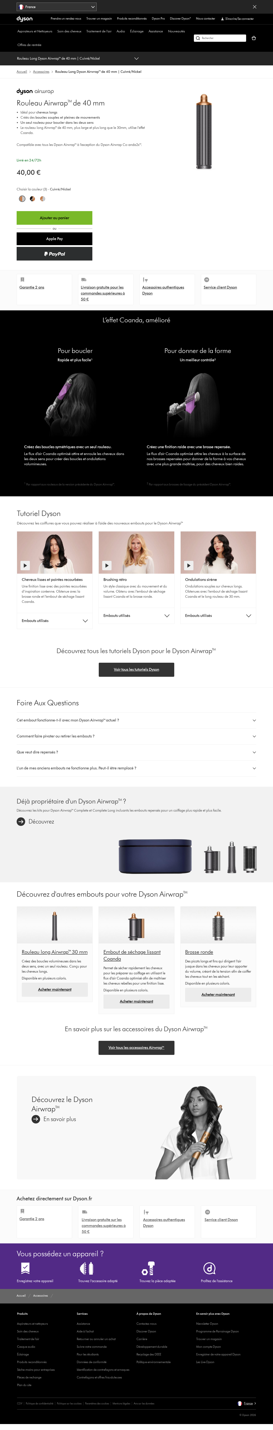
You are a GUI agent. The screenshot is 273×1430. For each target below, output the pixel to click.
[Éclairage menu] (146, 31)
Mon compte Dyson (208, 1347)
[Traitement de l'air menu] (114, 31)
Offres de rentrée (29, 45)
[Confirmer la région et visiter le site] (254, 7)
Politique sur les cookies (69, 1403)
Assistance (156, 31)
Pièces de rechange (29, 1377)
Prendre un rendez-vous (66, 18)
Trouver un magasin (99, 18)
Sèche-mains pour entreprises (36, 1370)
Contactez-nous (146, 1324)
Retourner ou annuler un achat (96, 1339)
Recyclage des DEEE (148, 1354)
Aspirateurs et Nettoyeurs (34, 31)
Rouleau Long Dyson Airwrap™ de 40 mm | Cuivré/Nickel (58, 58)
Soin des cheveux (69, 31)
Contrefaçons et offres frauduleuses (99, 1377)
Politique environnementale (153, 1362)
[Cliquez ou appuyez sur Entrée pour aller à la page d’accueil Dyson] (24, 19)
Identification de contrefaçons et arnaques (103, 1370)
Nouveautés (176, 31)
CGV (19, 1403)
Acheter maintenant (54, 989)
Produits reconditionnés (132, 18)
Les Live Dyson (205, 1362)
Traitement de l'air (99, 31)
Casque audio (26, 1347)
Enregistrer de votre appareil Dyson (218, 1354)
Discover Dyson (146, 1331)
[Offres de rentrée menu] (43, 45)
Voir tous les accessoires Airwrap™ (136, 1047)
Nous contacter (205, 18)
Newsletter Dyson (207, 1324)
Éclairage (137, 31)
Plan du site (24, 1385)
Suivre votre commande (92, 1347)
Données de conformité (91, 1362)
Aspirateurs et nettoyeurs (32, 1324)
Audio (121, 31)
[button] (54, 238)
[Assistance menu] (165, 31)
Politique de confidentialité (39, 1403)
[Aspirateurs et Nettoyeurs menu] (54, 31)
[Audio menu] (127, 31)
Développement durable (151, 1347)
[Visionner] (25, 565)
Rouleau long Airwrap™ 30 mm (55, 952)
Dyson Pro (158, 18)
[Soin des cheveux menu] (83, 31)
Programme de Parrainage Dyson (217, 1331)
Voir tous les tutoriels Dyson (136, 669)
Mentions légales (121, 1403)
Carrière (141, 1339)
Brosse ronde (199, 952)
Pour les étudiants (88, 1354)
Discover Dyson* (180, 18)
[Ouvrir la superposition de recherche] (220, 38)
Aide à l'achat (85, 1331)
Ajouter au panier (54, 218)
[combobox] (57, 7)
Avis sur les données (144, 1403)
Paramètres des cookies (97, 1403)
